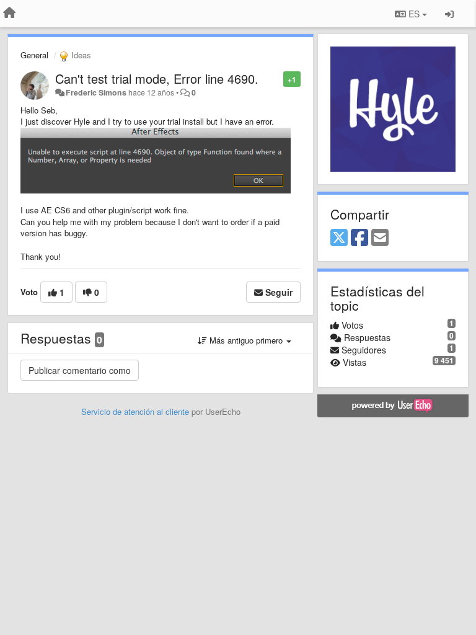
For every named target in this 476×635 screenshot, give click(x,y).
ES (414, 13)
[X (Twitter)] (339, 238)
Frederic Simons (96, 92)
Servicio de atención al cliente (136, 411)
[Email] (380, 238)
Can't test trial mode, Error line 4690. (156, 78)
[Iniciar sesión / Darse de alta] (449, 13)
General (34, 55)
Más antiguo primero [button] (246, 340)
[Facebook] (359, 238)
